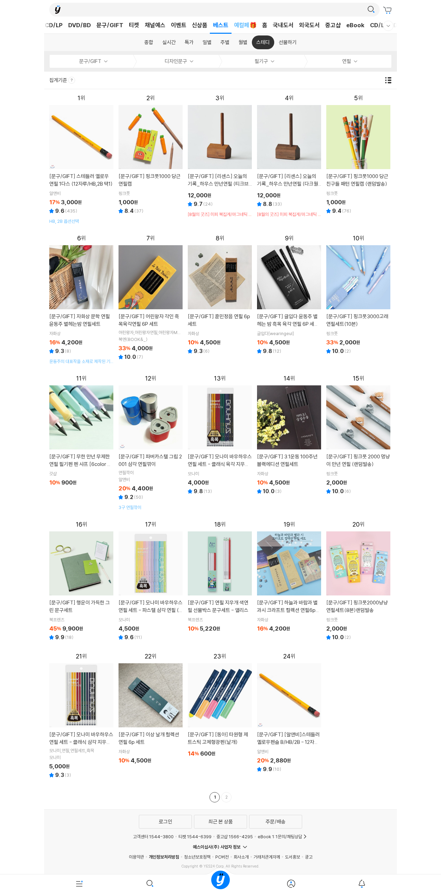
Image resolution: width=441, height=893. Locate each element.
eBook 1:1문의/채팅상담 (280, 836)
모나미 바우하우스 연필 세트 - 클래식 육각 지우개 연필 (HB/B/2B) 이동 (220, 435)
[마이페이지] (291, 883)
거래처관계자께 (267, 857)
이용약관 (136, 857)
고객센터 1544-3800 (153, 836)
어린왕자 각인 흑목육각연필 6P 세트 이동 (151, 298)
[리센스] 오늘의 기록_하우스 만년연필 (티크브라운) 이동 (220, 155)
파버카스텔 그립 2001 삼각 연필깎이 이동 (151, 442)
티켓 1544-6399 (195, 836)
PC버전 (222, 857)
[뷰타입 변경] (390, 80)
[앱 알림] (361, 883)
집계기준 (58, 80)
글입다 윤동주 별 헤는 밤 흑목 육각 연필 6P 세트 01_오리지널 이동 (289, 295)
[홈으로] (220, 883)
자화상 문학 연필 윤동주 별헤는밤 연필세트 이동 (81, 299)
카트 (388, 10)
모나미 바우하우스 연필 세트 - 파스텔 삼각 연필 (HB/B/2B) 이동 (151, 581)
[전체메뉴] (79, 883)
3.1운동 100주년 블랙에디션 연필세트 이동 (289, 435)
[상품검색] (150, 883)
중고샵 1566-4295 (234, 836)
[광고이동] (371, 10)
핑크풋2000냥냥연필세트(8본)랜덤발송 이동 (358, 581)
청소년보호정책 (197, 857)
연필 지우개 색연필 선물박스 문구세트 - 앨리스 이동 (220, 577)
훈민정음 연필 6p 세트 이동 (220, 295)
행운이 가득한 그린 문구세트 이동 (81, 581)
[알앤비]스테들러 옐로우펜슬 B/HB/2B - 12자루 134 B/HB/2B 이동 (289, 713)
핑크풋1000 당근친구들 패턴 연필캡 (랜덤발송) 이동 (358, 155)
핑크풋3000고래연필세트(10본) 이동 (358, 295)
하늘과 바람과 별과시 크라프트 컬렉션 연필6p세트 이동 (289, 577)
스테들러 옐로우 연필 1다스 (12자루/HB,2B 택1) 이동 (81, 159)
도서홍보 (292, 857)
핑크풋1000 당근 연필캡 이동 (151, 155)
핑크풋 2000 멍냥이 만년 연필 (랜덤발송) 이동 (358, 435)
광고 (308, 857)
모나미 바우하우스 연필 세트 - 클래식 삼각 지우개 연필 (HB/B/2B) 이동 (81, 716)
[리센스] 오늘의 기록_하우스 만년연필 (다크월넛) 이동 (289, 155)
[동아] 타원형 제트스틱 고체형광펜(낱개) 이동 (220, 706)
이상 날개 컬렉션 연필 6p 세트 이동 (151, 709)
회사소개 (241, 857)
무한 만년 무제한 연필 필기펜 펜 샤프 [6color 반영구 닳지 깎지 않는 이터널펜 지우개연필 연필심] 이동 (81, 431)
